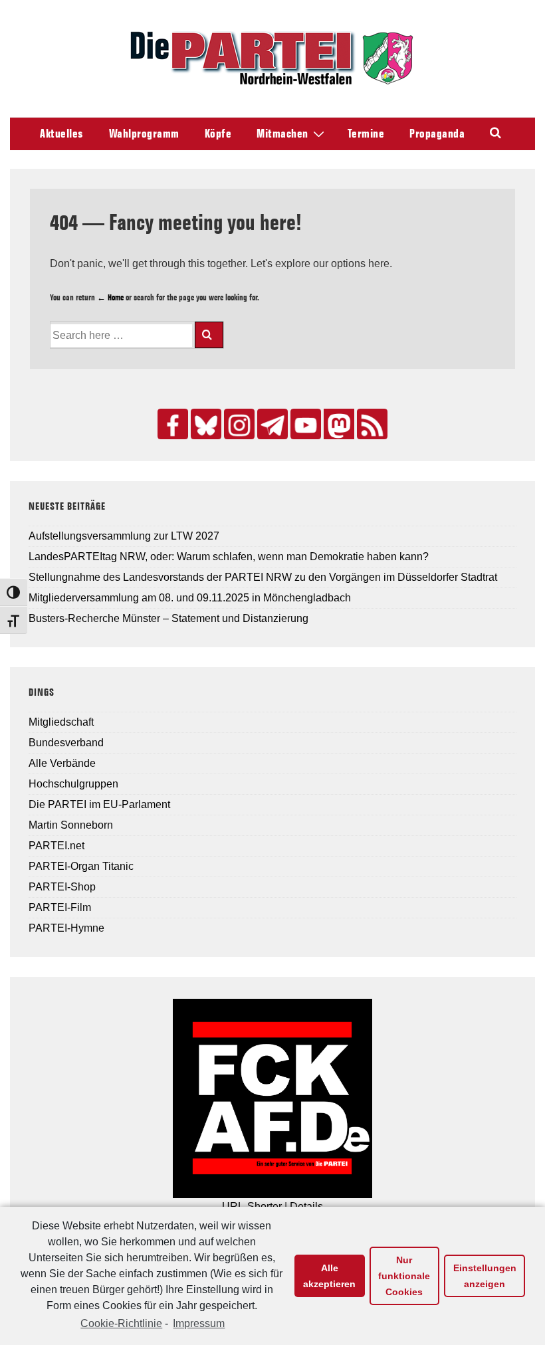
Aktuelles (62, 133)
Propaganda (437, 133)
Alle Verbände (62, 763)
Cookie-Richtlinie (121, 1323)
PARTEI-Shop (62, 886)
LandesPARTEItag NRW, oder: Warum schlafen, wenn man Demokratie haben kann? (229, 556)
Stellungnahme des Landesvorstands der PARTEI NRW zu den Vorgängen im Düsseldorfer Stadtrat (263, 577)
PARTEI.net (56, 845)
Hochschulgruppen (73, 783)
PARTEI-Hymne (66, 928)
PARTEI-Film (60, 907)
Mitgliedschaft (61, 722)
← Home (110, 297)
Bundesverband (66, 742)
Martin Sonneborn (71, 825)
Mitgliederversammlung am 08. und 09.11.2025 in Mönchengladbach (190, 597)
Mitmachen (282, 133)
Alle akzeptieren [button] (329, 1276)
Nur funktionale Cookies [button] (404, 1276)
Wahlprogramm (144, 133)
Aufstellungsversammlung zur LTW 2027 (124, 536)
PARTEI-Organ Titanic (81, 866)
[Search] (209, 335)
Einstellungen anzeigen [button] (484, 1276)
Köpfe (218, 133)
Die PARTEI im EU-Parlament (99, 804)
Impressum (199, 1323)
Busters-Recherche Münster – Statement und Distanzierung (168, 618)
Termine (366, 133)
